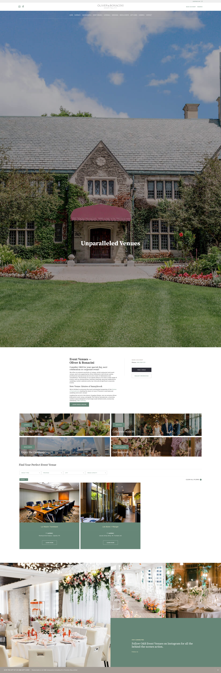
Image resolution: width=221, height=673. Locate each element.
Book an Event (191, 6)
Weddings (115, 15)
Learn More (49, 542)
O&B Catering (81, 400)
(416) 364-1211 (140, 362)
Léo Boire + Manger (110, 527)
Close (218, 670)
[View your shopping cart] (202, 1)
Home (71, 15)
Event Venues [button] (97, 15)
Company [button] (77, 15)
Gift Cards (133, 15)
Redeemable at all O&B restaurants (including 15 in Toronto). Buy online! (40, 670)
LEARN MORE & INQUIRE (79, 404)
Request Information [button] (141, 376)
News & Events (124, 15)
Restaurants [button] (86, 15)
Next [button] (212, 670)
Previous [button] (206, 670)
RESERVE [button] (199, 6)
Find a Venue (141, 370)
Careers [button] (141, 15)
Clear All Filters (192, 479)
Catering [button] (107, 15)
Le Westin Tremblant (49, 527)
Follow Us (135, 652)
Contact (149, 15)
